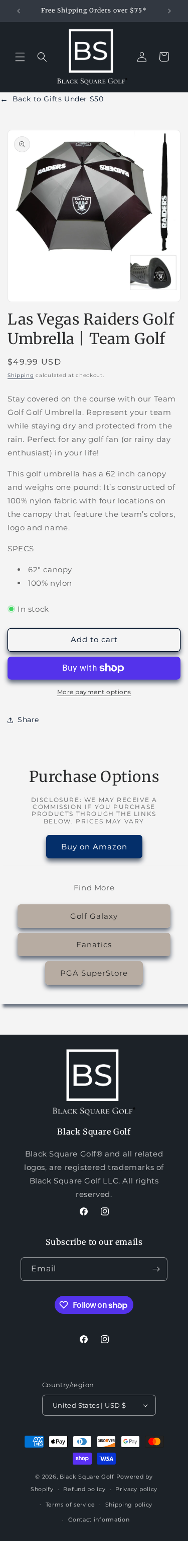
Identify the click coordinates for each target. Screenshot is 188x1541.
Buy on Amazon (94, 846)
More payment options (94, 692)
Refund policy (84, 1489)
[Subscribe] (156, 1269)
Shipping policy (129, 1504)
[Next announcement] (169, 11)
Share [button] (28, 719)
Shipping (21, 375)
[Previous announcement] (19, 11)
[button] (20, 57)
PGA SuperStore (94, 973)
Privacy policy (136, 1489)
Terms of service (70, 1504)
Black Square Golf (87, 1476)
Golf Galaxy (94, 916)
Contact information (98, 1519)
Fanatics (94, 944)
